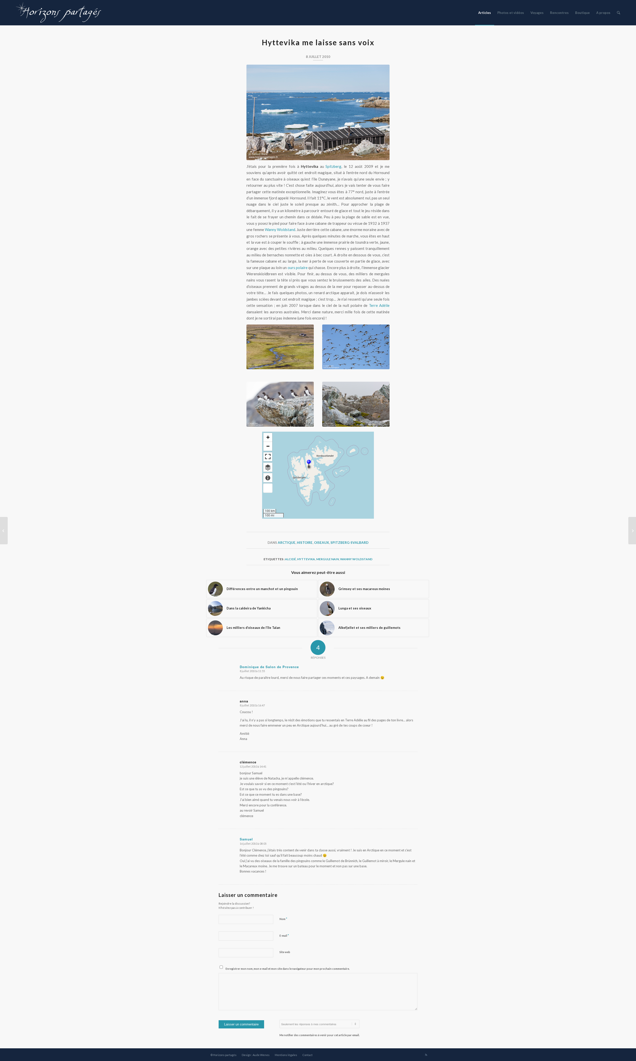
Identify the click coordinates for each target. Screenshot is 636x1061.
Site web (284, 952)
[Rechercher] (618, 12)
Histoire (305, 543)
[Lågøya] (4, 530)
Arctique (286, 543)
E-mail (284, 935)
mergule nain (327, 559)
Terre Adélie (379, 305)
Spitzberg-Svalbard (349, 543)
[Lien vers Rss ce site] (426, 1055)
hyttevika (306, 559)
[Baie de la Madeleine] (632, 530)
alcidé (290, 559)
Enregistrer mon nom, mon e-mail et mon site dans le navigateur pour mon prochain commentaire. (288, 968)
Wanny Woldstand (280, 229)
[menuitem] (484, 12)
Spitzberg (333, 166)
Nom (283, 919)
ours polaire (298, 267)
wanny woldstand (356, 559)
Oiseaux (321, 543)
